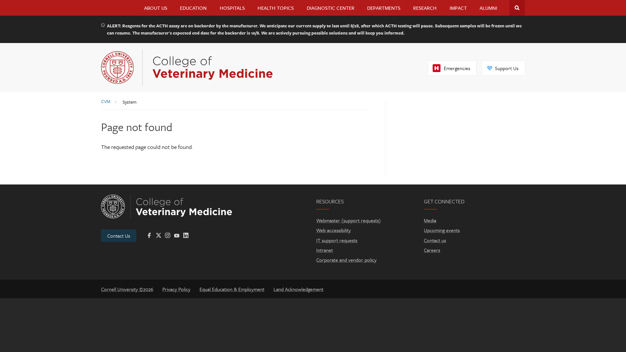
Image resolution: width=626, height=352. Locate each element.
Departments (383, 7)
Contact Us (118, 235)
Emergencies (457, 68)
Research (425, 7)
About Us (155, 7)
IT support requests (336, 240)
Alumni (488, 7)
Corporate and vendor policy (346, 259)
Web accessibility (333, 230)
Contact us (435, 240)
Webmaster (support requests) (348, 220)
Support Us (506, 68)
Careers (432, 250)
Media (430, 220)
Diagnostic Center (330, 7)
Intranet (324, 250)
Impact (458, 7)
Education (193, 7)
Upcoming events (442, 230)
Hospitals (232, 7)
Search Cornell (517, 8)
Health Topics (276, 7)
